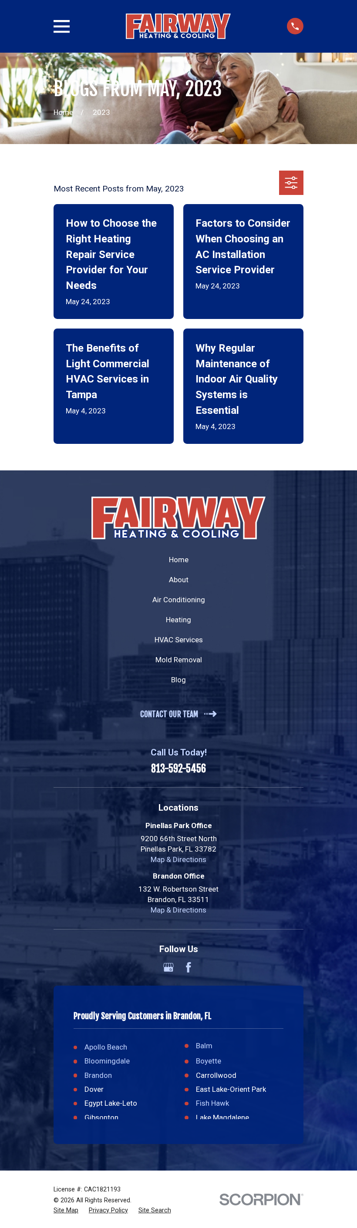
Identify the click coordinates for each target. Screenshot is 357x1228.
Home (179, 559)
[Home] (178, 26)
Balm (204, 1045)
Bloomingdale (107, 1061)
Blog (178, 679)
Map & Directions (178, 859)
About (179, 579)
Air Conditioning (178, 599)
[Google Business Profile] (168, 967)
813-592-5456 (178, 769)
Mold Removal (178, 659)
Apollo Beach (105, 1047)
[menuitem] (66, 1210)
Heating (178, 619)
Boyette (208, 1061)
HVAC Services (179, 639)
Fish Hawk (212, 1103)
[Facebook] (188, 967)
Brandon (98, 1075)
